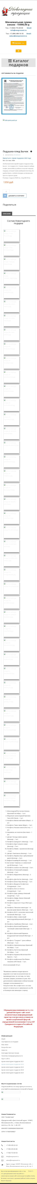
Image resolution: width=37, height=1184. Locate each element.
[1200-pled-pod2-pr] (18, 134)
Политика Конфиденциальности (12, 1056)
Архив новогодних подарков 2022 (12, 1064)
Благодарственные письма (10, 1053)
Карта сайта (5, 1059)
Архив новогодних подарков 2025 (12, 1073)
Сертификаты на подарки (9, 1042)
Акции (3, 1039)
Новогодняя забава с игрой (31, 151)
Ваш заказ (4, 1044)
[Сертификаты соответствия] (18, 96)
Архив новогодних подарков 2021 (12, 1061)
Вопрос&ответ (6, 1047)
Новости (4, 1050)
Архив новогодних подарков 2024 (12, 1070)
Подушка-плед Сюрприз (33, 151)
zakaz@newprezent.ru (13, 1160)
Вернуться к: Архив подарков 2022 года (17, 158)
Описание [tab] (7, 214)
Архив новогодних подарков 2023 (12, 1067)
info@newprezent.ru (12, 1156)
